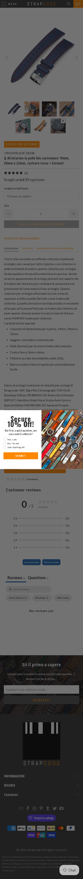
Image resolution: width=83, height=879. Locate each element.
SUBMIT (20, 455)
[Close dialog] (81, 413)
